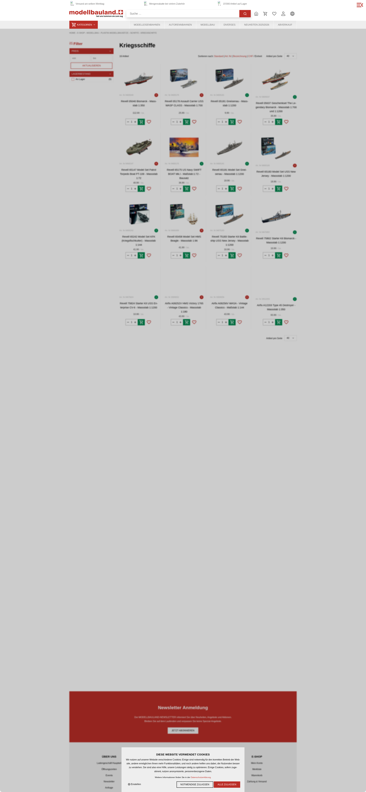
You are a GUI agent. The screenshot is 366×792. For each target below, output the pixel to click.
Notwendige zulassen (194, 784)
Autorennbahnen (180, 25)
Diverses (229, 25)
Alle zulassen (227, 784)
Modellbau (208, 25)
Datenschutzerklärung (201, 777)
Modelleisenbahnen (147, 25)
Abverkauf (285, 25)
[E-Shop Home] (96, 13)
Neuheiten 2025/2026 (256, 25)
